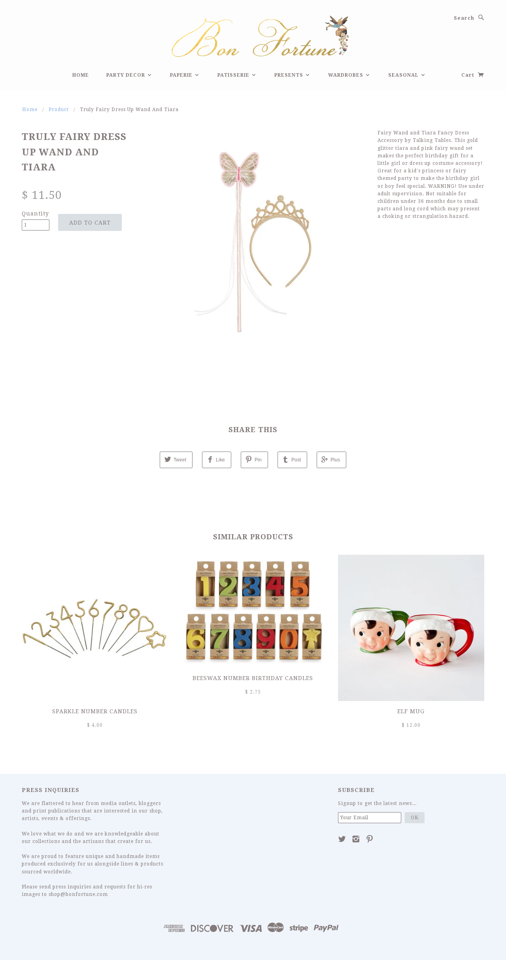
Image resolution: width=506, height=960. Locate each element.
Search (464, 18)
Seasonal (404, 75)
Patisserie (234, 75)
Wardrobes (346, 75)
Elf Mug (411, 711)
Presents (289, 75)
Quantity (35, 213)
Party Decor (126, 75)
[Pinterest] (370, 839)
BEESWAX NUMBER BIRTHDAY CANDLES (253, 678)
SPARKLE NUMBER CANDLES (95, 711)
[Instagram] (356, 839)
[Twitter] (342, 839)
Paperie (182, 75)
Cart (468, 75)
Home (80, 75)
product (59, 109)
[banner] (253, 35)
